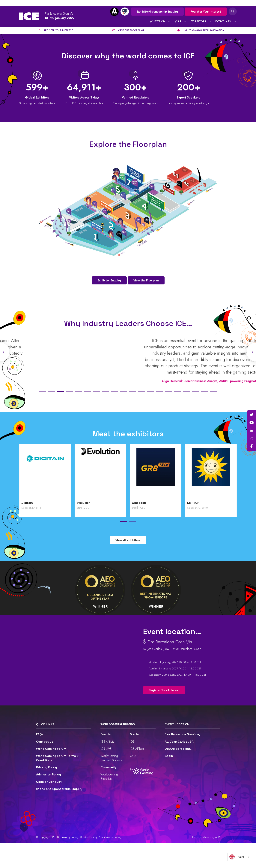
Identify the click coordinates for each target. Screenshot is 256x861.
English (241, 857)
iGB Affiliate (107, 741)
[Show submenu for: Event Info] (235, 21)
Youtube (251, 422)
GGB (133, 756)
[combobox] (239, 857)
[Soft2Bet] (155, 473)
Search (233, 11)
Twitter (251, 414)
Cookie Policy (88, 837)
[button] (42, 391)
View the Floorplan (146, 280)
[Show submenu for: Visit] (185, 21)
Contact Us (44, 742)
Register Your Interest (205, 11)
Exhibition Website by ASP (206, 837)
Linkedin (251, 430)
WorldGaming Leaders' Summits (111, 758)
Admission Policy (48, 774)
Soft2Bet (139, 503)
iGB (132, 741)
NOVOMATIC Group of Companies (36, 505)
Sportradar (195, 503)
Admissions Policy (110, 837)
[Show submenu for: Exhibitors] (210, 21)
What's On (157, 21)
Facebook (251, 446)
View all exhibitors (128, 540)
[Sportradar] (211, 473)
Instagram (251, 438)
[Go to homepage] (29, 16)
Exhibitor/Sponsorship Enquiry (157, 11)
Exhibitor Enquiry (109, 280)
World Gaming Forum (51, 749)
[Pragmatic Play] (100, 473)
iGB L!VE (106, 749)
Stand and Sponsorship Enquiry (59, 789)
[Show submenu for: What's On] (169, 21)
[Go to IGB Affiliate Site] (114, 12)
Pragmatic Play (88, 503)
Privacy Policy (46, 767)
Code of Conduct (49, 782)
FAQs (39, 734)
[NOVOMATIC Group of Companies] (45, 473)
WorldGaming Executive (109, 776)
